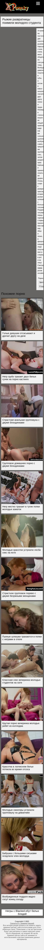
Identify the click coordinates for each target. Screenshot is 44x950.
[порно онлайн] (16, 10)
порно (40, 268)
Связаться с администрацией (22, 923)
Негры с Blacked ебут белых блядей (22, 912)
